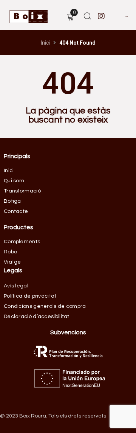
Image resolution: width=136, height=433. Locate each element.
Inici (45, 43)
